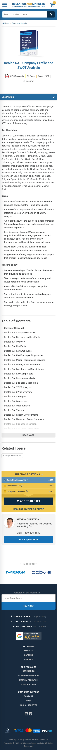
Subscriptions (28, 684)
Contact (28, 696)
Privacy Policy (24, 739)
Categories (28, 671)
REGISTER (28, 605)
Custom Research (28, 680)
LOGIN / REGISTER (28, 705)
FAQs (28, 700)
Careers (28, 655)
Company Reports (12, 455)
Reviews (28, 659)
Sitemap (12, 739)
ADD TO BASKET (28, 501)
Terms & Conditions (39, 739)
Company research (28, 675)
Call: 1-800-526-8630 (28, 532)
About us (28, 650)
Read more (28, 435)
